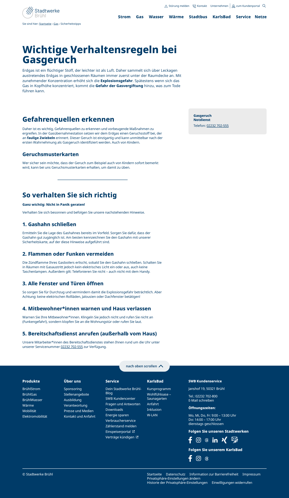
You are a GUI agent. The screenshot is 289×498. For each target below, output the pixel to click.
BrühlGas (29, 394)
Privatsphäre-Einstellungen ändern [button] (173, 478)
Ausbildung (72, 400)
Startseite (45, 24)
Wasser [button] (156, 16)
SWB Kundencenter (120, 398)
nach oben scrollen (141, 366)
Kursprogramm (159, 389)
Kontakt (202, 6)
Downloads (114, 409)
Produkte (31, 381)
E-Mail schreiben (201, 400)
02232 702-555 (72, 346)
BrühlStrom (31, 389)
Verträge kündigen (120, 437)
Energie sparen (117, 415)
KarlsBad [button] (222, 16)
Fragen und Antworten (123, 404)
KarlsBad (155, 381)
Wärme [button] (176, 16)
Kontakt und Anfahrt (79, 416)
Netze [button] (261, 16)
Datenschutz (175, 474)
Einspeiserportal (118, 431)
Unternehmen (219, 6)
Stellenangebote (76, 394)
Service (112, 381)
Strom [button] (124, 16)
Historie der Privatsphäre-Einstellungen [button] (177, 482)
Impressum (252, 474)
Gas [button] (139, 16)
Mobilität (29, 411)
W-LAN (152, 415)
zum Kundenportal (248, 6)
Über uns (72, 381)
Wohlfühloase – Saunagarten (159, 396)
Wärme (28, 405)
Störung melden (179, 6)
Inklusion (154, 409)
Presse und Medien (78, 411)
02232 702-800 (206, 396)
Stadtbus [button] (198, 16)
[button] (264, 6)
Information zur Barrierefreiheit (213, 474)
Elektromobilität (34, 416)
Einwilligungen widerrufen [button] (232, 482)
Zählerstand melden (121, 426)
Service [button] (243, 16)
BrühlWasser (32, 400)
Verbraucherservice (121, 420)
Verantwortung (75, 405)
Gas (56, 24)
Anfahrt (153, 404)
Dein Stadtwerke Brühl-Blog (123, 391)
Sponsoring (73, 389)
